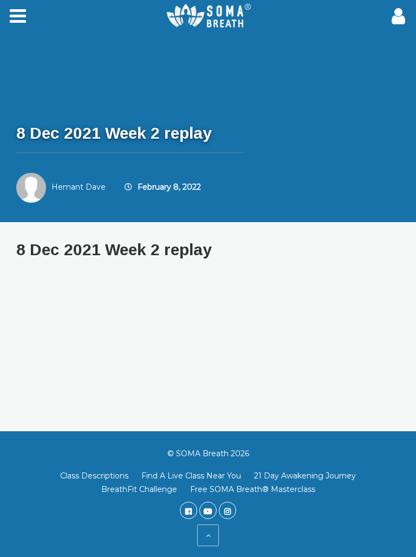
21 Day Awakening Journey (305, 476)
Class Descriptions (94, 476)
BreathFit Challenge (139, 489)
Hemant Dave (78, 187)
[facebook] (188, 510)
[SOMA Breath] (208, 16)
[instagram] (227, 510)
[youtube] (208, 510)
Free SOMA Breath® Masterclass (252, 489)
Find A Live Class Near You (191, 476)
